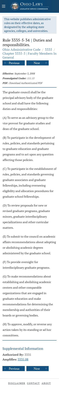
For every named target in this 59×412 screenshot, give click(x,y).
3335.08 (23, 359)
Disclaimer (16, 383)
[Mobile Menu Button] (3, 6)
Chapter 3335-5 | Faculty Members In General (29, 55)
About (46, 383)
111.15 (30, 78)
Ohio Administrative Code (21, 49)
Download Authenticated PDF (25, 83)
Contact (33, 383)
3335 (48, 49)
